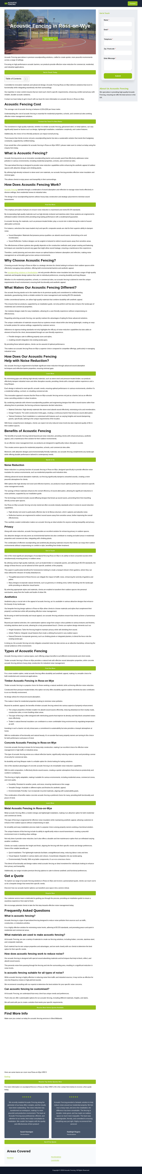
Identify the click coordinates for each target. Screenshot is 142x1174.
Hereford (10, 1158)
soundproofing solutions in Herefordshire (23, 272)
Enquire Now (50, 893)
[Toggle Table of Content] (24, 79)
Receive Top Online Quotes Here (50, 1082)
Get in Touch (50, 550)
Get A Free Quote (50, 1142)
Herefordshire (56, 1157)
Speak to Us (50, 460)
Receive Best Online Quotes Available (50, 1007)
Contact (132, 3)
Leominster (55, 1160)
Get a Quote (48, 39)
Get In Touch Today (50, 72)
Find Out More (50, 204)
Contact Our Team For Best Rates (50, 121)
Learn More (50, 373)
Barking (7, 1076)
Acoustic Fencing (10, 190)
